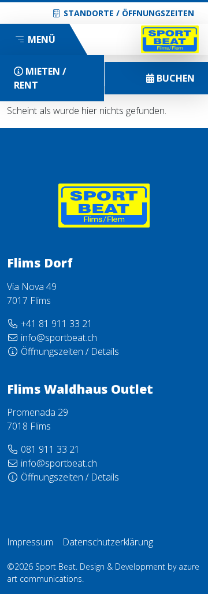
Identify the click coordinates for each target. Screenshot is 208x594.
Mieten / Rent (40, 78)
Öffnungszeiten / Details (70, 351)
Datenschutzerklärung (107, 542)
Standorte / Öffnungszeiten (129, 13)
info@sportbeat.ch (59, 337)
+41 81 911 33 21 (56, 323)
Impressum (30, 542)
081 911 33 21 (50, 449)
